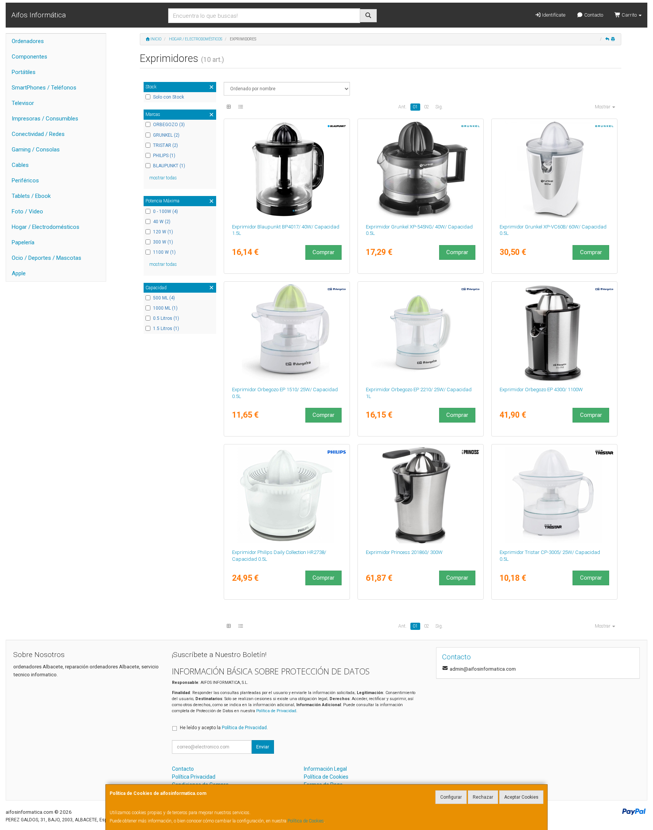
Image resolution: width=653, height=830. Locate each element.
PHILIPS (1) (164, 155)
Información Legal (325, 769)
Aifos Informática (38, 15)
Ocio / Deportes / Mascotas (46, 258)
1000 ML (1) (165, 308)
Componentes (29, 56)
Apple (19, 273)
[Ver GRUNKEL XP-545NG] (420, 169)
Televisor (23, 103)
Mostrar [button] (603, 107)
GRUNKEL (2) (166, 135)
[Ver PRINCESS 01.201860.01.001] (420, 495)
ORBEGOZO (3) (169, 124)
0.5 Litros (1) (166, 318)
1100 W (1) (164, 252)
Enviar (262, 747)
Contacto (593, 15)
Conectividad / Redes (38, 134)
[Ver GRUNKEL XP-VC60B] (554, 169)
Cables (20, 165)
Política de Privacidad (276, 710)
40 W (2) (161, 221)
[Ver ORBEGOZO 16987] (287, 332)
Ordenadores (28, 41)
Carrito (629, 15)
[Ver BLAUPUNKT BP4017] (287, 169)
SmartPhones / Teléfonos (44, 87)
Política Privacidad (193, 777)
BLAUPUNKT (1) (169, 165)
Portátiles (24, 72)
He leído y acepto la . (224, 727)
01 (415, 107)
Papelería (23, 242)
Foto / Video (27, 211)
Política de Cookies (306, 821)
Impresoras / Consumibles (45, 118)
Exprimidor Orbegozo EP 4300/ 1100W (541, 389)
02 (426, 107)
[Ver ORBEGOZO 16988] (420, 332)
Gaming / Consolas (36, 149)
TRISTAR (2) (165, 145)
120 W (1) (163, 231)
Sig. (439, 107)
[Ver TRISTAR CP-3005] (554, 495)
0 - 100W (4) (165, 211)
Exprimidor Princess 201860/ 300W (404, 552)
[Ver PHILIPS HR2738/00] (287, 495)
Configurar (451, 797)
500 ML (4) (164, 298)
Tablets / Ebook (31, 196)
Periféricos (25, 180)
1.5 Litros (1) (166, 328)
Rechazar (483, 797)
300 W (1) (163, 242)
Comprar (323, 252)
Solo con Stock (168, 97)
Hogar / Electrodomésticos (45, 227)
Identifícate (553, 15)
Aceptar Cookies (521, 797)
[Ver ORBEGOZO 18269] (554, 332)
